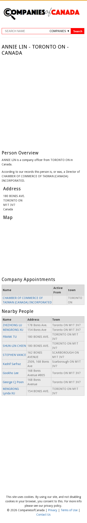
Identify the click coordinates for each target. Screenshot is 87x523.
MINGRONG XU (13, 329)
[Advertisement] (43, 101)
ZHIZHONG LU (12, 325)
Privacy (53, 510)
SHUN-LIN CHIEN (14, 345)
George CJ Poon (13, 382)
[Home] (41, 19)
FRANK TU (10, 336)
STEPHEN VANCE (14, 355)
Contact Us (43, 514)
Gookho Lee (10, 373)
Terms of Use (69, 510)
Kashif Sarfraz (12, 364)
